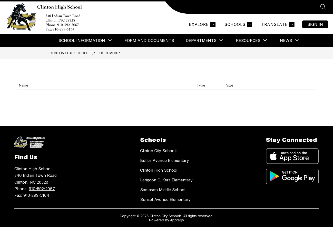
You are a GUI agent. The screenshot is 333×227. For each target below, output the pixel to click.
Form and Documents (149, 40)
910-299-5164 (36, 195)
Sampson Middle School (162, 189)
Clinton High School (68, 53)
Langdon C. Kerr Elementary (166, 180)
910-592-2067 (42, 188)
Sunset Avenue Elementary (165, 199)
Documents (110, 53)
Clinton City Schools (158, 150)
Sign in (315, 24)
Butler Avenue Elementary (164, 160)
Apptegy (177, 220)
